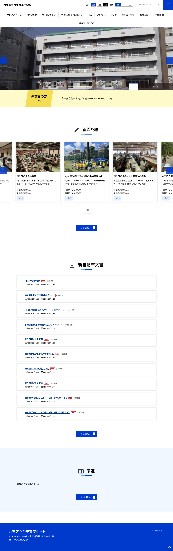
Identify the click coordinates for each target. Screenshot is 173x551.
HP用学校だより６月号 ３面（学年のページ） (46, 397)
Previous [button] (3, 60)
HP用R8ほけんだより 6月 (37, 368)
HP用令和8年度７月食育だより (40, 353)
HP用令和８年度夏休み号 (37, 295)
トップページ (15, 14)
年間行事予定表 (33, 280)
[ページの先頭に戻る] (169, 547)
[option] (86, 58)
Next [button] (169, 60)
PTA (90, 14)
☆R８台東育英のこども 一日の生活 (43, 309)
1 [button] (154, 87)
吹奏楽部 (144, 14)
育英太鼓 (159, 14)
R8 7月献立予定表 (34, 339)
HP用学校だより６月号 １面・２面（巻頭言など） (47, 412)
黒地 (105, 5)
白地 (99, 5)
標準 (118, 5)
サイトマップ (158, 530)
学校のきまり (49, 14)
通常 (93, 5)
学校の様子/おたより (71, 14)
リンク (114, 14)
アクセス (101, 14)
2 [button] (157, 87)
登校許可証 (128, 14)
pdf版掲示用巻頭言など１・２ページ (42, 324)
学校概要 (32, 14)
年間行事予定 (86, 22)
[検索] (159, 4)
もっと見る (85, 227)
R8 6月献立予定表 (34, 383)
